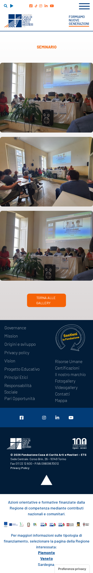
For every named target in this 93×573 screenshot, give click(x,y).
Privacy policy (16, 352)
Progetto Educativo (22, 368)
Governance (15, 327)
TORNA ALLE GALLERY (46, 300)
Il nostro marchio (70, 374)
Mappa (61, 400)
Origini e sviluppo (20, 344)
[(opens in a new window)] (30, 6)
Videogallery (66, 387)
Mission (11, 335)
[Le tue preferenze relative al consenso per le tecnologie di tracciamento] (72, 569)
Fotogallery (65, 380)
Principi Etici (16, 377)
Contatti (62, 393)
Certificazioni (67, 367)
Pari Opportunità (19, 398)
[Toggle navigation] (84, 5)
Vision (9, 360)
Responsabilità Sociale (17, 388)
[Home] (18, 21)
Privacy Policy (19, 468)
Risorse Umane (68, 361)
